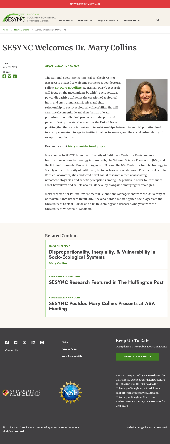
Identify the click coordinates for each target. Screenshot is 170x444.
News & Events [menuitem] (107, 20)
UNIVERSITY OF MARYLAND (85, 4)
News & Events (21, 29)
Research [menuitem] (66, 20)
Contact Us (11, 350)
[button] (147, 99)
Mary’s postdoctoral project (87, 146)
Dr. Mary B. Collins (68, 87)
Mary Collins (58, 263)
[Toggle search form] (158, 20)
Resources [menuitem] (85, 20)
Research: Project (59, 246)
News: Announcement (62, 66)
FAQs (65, 342)
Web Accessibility (72, 356)
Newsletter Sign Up (137, 356)
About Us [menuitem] (129, 20)
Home (5, 29)
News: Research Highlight (64, 276)
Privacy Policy (69, 349)
